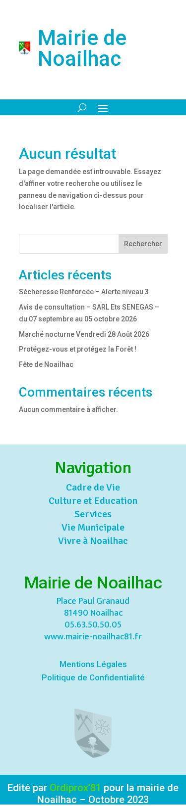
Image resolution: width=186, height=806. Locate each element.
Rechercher (143, 244)
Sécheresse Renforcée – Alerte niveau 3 (84, 292)
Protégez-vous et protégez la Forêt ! (77, 349)
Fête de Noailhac (46, 364)
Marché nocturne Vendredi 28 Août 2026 (84, 334)
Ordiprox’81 (75, 788)
